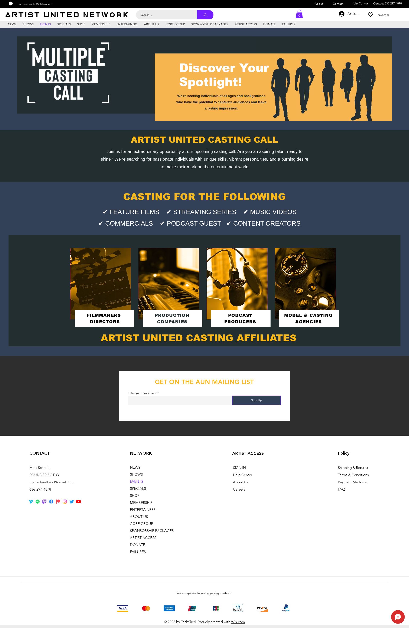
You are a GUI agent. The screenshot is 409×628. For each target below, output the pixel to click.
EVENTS (136, 481)
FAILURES (138, 552)
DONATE (137, 545)
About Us (240, 482)
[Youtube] (78, 501)
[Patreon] (58, 501)
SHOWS (136, 474)
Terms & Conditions (353, 475)
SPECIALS (138, 488)
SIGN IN (239, 467)
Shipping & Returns (353, 467)
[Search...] (205, 14)
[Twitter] (71, 501)
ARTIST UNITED (44, 15)
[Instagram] (65, 501)
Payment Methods (352, 482)
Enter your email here (142, 392)
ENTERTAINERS (143, 509)
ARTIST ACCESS (143, 538)
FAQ (341, 489)
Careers (239, 489)
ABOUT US (139, 516)
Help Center (242, 475)
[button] (299, 14)
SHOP (135, 495)
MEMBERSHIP (141, 502)
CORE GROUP (141, 523)
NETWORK (106, 14)
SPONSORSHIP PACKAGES (152, 531)
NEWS (135, 467)
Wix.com (238, 622)
